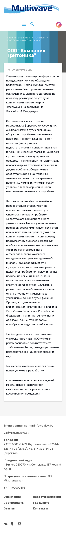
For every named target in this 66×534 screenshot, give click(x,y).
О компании (12, 496)
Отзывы (10, 508)
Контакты (40, 508)
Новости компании (47, 496)
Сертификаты (14, 502)
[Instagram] (59, 25)
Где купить (41, 502)
